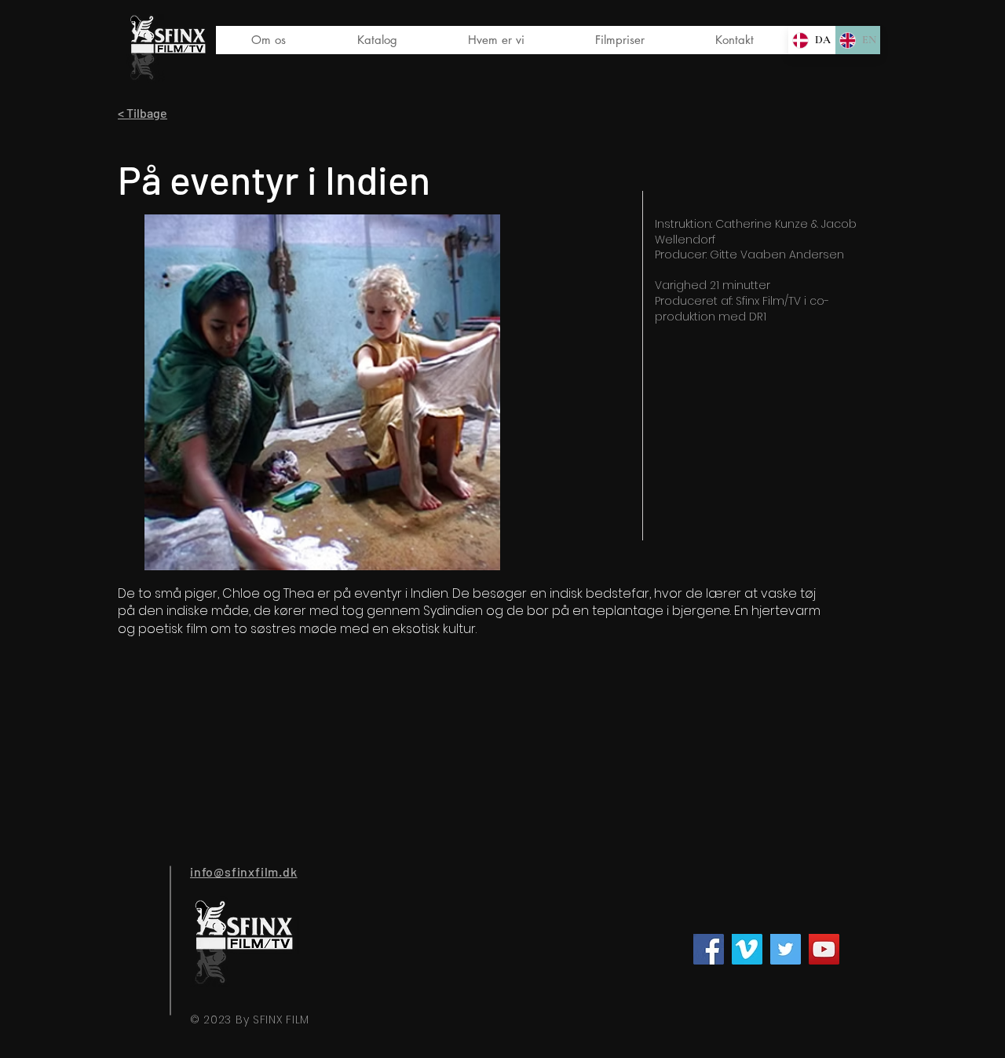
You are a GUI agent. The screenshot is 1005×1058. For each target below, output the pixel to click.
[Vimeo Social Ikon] (747, 949)
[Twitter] (785, 949)
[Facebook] (708, 949)
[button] (376, 40)
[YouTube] (824, 949)
